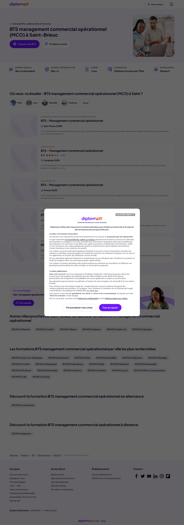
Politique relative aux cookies (116, 299)
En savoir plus (92, 291)
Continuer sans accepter (125, 215)
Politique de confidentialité (88, 299)
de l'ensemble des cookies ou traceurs (80, 240)
